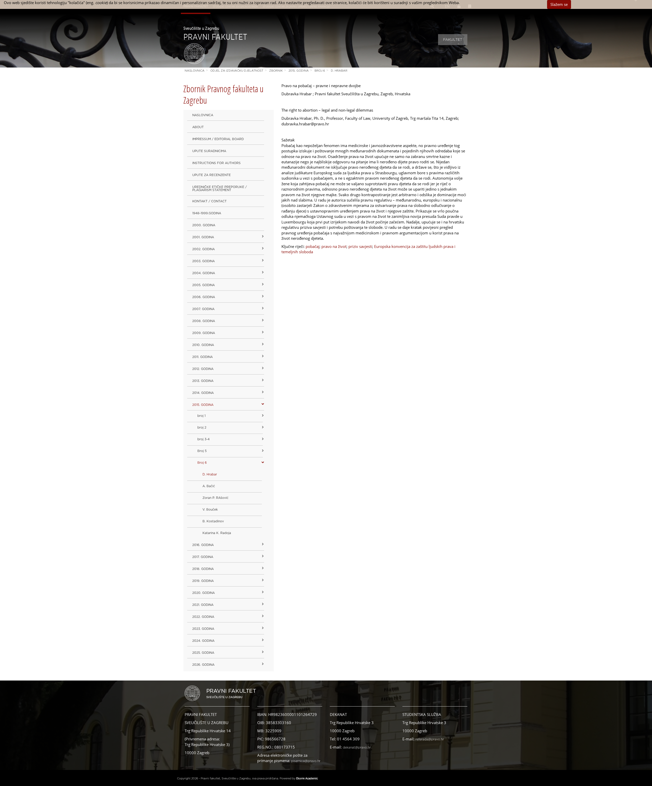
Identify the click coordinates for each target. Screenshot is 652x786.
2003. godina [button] (203, 261)
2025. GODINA (203, 652)
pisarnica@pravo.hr (305, 761)
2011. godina (202, 356)
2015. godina (299, 70)
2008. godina (203, 321)
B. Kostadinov (213, 521)
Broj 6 (320, 70)
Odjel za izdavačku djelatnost (236, 70)
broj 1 (201, 415)
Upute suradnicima (209, 151)
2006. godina (203, 297)
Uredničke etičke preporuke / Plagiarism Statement (219, 188)
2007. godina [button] (203, 309)
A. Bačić (208, 486)
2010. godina (203, 345)
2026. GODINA (203, 664)
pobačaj (312, 246)
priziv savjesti (360, 246)
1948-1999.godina (206, 213)
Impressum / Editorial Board (218, 139)
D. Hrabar (339, 70)
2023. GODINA (203, 628)
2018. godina (203, 568)
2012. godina (202, 368)
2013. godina (202, 380)
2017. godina (202, 556)
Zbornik (276, 70)
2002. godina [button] (203, 249)
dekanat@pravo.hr (357, 747)
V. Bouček (210, 509)
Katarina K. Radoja (216, 533)
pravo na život (333, 246)
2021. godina (202, 604)
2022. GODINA (203, 616)
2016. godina (203, 545)
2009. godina (203, 333)
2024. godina (203, 640)
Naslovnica (195, 70)
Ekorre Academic (307, 778)
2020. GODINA (203, 592)
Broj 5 (202, 450)
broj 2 (201, 427)
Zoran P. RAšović (215, 497)
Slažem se (559, 4)
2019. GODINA (203, 580)
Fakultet (452, 40)
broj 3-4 (203, 439)
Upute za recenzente (211, 175)
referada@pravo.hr (429, 739)
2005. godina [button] (203, 285)
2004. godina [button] (203, 273)
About (198, 127)
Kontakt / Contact (209, 201)
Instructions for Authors (216, 163)
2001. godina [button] (203, 237)
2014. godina (203, 392)
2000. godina (203, 225)
